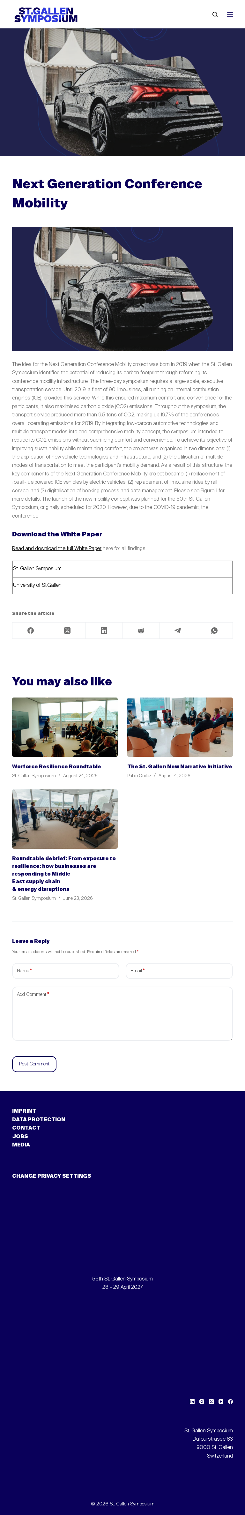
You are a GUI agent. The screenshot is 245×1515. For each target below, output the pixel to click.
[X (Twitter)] (67, 631)
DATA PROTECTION (38, 1120)
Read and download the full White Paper (56, 548)
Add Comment (33, 994)
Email (137, 970)
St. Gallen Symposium (37, 568)
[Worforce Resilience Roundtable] (65, 727)
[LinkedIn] (104, 631)
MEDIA (21, 1145)
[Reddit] (141, 631)
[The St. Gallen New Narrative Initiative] (180, 727)
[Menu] (230, 14)
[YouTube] (221, 1401)
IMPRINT (24, 1111)
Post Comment (34, 1064)
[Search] (215, 14)
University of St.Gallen (37, 585)
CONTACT (26, 1128)
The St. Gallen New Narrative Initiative (179, 767)
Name (24, 970)
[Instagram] (201, 1401)
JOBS (20, 1136)
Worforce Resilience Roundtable (56, 767)
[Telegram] (178, 631)
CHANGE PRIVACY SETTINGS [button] (51, 1176)
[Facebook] (30, 631)
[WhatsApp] (214, 631)
